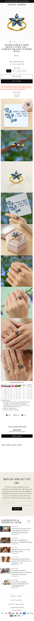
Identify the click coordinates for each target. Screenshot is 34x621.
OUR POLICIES (16, 600)
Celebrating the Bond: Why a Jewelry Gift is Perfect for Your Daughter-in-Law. (21, 561)
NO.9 (24, 71)
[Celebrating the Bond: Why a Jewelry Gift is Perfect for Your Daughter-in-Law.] (5, 559)
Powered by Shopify (17, 610)
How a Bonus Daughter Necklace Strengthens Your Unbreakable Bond (20, 584)
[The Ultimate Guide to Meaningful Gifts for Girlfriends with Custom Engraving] (5, 571)
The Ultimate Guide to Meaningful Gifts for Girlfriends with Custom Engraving (21, 572)
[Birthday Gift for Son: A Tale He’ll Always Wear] (5, 550)
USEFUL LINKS (16, 596)
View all (29, 521)
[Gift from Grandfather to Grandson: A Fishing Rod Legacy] (5, 540)
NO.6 (8, 71)
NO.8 (19, 71)
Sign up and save (16, 604)
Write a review (17, 436)
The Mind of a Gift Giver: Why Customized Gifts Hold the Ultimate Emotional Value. (21, 530)
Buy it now (17, 81)
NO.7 (14, 71)
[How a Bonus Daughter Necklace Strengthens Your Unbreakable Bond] (5, 582)
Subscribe (17, 509)
